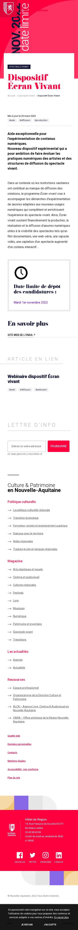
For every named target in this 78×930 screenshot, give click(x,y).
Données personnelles (19, 744)
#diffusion (25, 120)
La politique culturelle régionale (31, 510)
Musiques (19, 608)
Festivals (18, 592)
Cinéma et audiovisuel (26, 577)
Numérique (19, 616)
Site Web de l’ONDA (20, 334)
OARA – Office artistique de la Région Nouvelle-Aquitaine (41, 719)
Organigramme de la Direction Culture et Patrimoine (37, 697)
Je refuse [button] (27, 924)
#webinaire (41, 390)
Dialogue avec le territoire (28, 533)
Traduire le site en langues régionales (35, 549)
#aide (12, 120)
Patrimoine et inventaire (27, 624)
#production (41, 120)
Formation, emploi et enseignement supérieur (40, 525)
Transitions (19, 639)
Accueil (11, 96)
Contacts (12, 752)
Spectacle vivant (26, 96)
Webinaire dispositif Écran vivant (33, 379)
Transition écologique (26, 517)
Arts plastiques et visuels (28, 569)
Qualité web (14, 736)
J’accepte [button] (50, 924)
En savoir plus (61, 917)
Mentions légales (17, 761)
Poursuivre (59, 446)
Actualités (19, 667)
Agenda (18, 659)
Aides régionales (23, 541)
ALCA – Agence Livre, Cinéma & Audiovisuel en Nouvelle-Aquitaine (41, 708)
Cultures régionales (24, 584)
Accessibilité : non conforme (23, 769)
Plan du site (14, 777)
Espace (26, 687)
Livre (16, 600)
